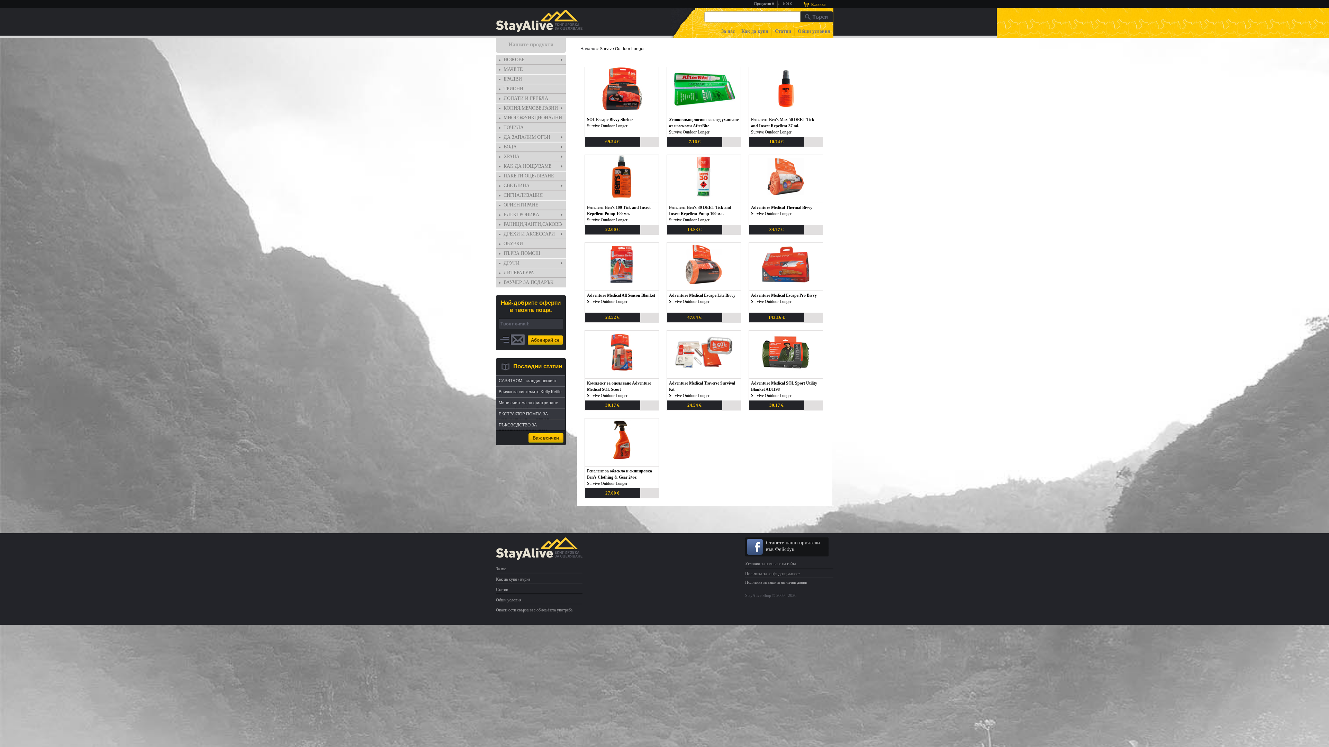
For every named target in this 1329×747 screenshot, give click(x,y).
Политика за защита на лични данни (776, 582)
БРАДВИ (513, 79)
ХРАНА (511, 156)
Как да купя (754, 31)
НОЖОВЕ (514, 59)
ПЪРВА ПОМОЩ (522, 253)
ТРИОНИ (513, 88)
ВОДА (510, 146)
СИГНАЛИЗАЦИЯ (523, 195)
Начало (587, 48)
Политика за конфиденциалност (772, 573)
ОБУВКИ (513, 243)
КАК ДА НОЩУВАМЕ (528, 166)
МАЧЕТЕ (513, 69)
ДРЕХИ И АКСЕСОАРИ (529, 234)
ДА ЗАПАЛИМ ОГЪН (527, 137)
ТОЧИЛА (514, 127)
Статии (783, 31)
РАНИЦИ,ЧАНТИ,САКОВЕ (532, 224)
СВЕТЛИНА (517, 185)
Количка (818, 4)
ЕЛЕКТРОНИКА (521, 214)
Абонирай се (545, 340)
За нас (728, 31)
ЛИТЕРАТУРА (519, 272)
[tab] (531, 60)
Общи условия (814, 31)
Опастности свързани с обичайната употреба (534, 610)
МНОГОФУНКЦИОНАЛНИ (533, 117)
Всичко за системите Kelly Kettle (530, 391)
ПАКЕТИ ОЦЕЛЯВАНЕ (529, 175)
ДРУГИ (511, 263)
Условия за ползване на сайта (770, 563)
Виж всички (546, 438)
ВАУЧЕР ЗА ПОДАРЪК (528, 282)
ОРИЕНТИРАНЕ (521, 205)
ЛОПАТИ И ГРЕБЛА (526, 98)
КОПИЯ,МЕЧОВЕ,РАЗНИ (531, 108)
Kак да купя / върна (513, 579)
